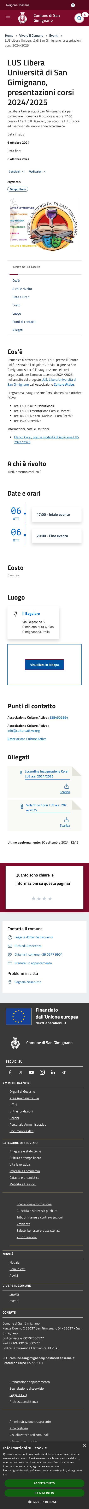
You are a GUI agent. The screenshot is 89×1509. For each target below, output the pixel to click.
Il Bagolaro (31, 613)
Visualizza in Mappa (44, 664)
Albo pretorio (19, 1428)
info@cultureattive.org (23, 730)
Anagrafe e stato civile (25, 1151)
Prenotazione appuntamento (30, 1381)
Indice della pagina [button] (26, 267)
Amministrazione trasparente (30, 1421)
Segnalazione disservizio (27, 1388)
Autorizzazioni (27, 1237)
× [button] (84, 1445)
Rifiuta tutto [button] (44, 1493)
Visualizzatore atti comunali (29, 1434)
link (5, 1474)
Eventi (53, 35)
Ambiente (23, 1223)
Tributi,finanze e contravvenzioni (40, 1217)
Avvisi (14, 1275)
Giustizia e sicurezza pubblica (37, 1210)
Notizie (14, 1262)
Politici (14, 1117)
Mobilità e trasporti (23, 1184)
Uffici (13, 1104)
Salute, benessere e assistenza (38, 1230)
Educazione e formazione (34, 1204)
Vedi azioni (36, 171)
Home (9, 35)
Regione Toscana (18, 4)
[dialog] (44, 1475)
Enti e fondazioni (21, 1111)
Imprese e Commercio (25, 1170)
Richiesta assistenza (24, 1401)
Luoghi (14, 1294)
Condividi (15, 171)
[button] (44, 1501)
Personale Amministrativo (28, 1124)
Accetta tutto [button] (44, 1483)
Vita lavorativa (20, 1164)
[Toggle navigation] (8, 17)
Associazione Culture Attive (26, 738)
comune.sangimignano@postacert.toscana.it (42, 1357)
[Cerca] (80, 18)
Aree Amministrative (24, 1098)
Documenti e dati (22, 1131)
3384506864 (58, 717)
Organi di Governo (22, 1091)
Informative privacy (23, 1441)
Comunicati (17, 1268)
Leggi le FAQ (18, 1394)
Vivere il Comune (31, 35)
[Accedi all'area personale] (73, 5)
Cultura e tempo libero (25, 1157)
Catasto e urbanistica (24, 1177)
